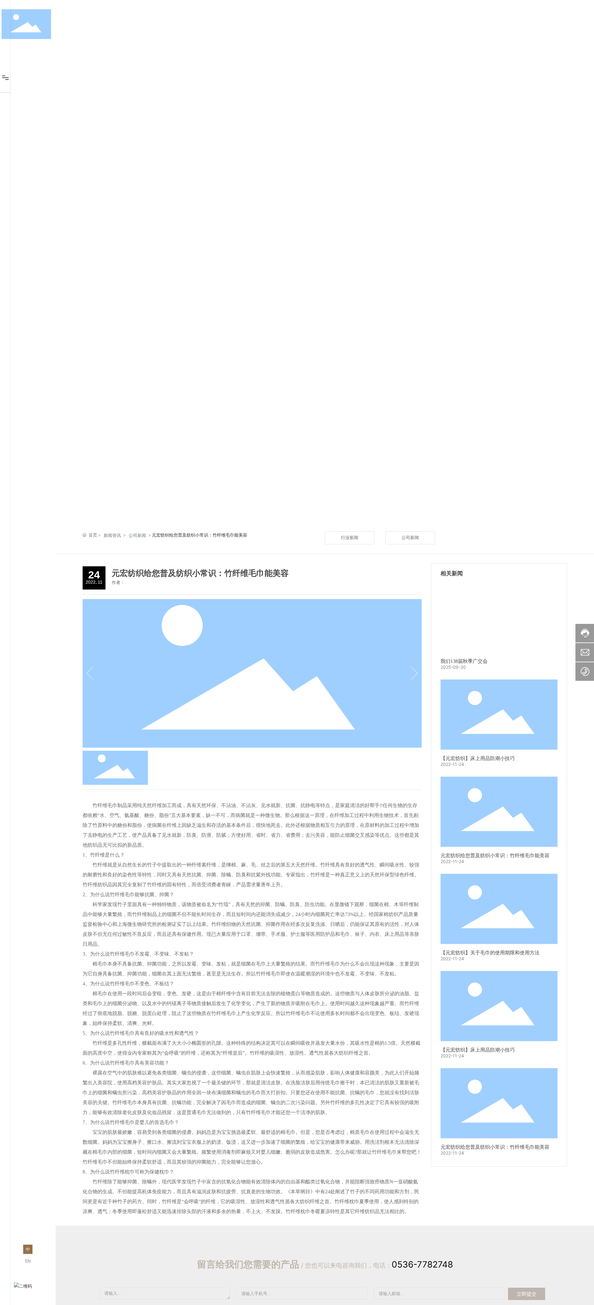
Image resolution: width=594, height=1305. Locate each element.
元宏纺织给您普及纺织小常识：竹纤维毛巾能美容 (495, 855)
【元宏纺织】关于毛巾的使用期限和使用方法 (490, 952)
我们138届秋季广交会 (464, 661)
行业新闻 (349, 537)
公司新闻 (137, 535)
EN (28, 1261)
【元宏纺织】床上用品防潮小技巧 (478, 758)
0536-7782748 (422, 1264)
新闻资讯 (112, 535)
